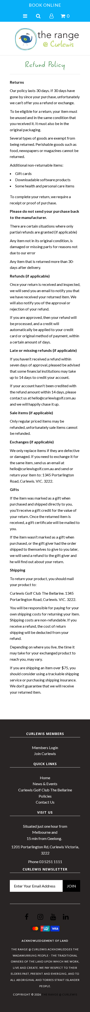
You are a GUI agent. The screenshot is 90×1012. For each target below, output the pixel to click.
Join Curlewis (45, 753)
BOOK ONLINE (45, 5)
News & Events (45, 783)
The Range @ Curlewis (59, 994)
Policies (45, 796)
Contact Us (45, 802)
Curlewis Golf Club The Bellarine (45, 790)
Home (45, 777)
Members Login (45, 747)
